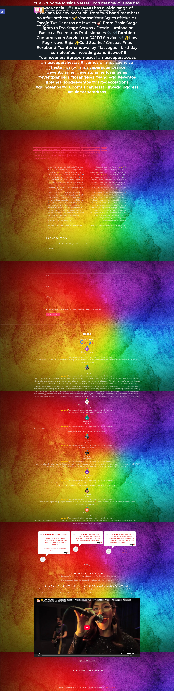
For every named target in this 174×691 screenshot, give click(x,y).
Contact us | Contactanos (116, 17)
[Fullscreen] (138, 655)
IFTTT (104, 149)
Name (48, 276)
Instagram (37, 152)
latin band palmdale (40, 155)
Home (37, 17)
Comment (50, 248)
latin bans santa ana (91, 155)
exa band (37, 149)
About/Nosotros (48, 17)
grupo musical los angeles (70, 149)
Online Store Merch (84, 17)
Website (49, 297)
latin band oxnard (93, 152)
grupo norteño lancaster (90, 149)
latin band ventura (75, 155)
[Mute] (135, 655)
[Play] (36, 655)
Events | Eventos (98, 17)
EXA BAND (50, 8)
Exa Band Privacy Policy (43, 25)
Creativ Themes (110, 687)
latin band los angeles (76, 152)
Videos (72, 17)
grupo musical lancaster (51, 149)
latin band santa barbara (58, 155)
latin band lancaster (59, 152)
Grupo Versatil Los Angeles (87, 661)
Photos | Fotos (61, 17)
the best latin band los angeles (44, 158)
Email (48, 286)
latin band (46, 152)
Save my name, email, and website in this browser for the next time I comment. (74, 309)
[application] (87, 627)
